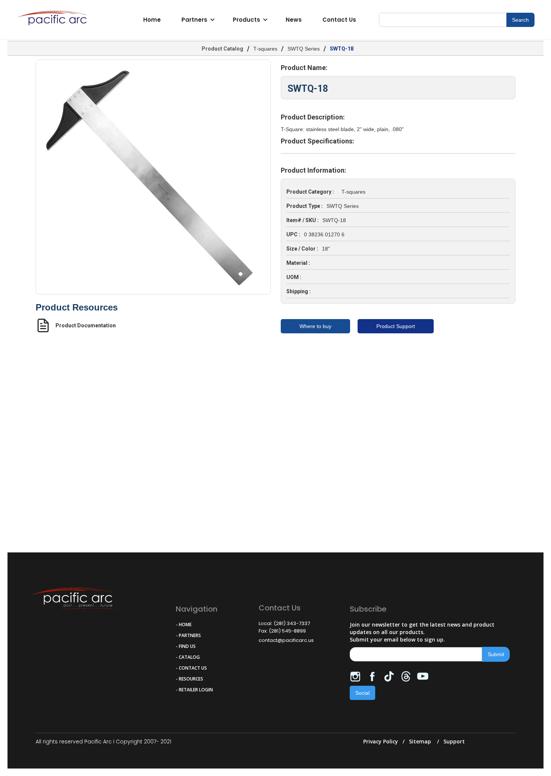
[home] (53, 20)
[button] (197, 20)
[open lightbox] (153, 177)
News (294, 20)
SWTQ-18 (341, 49)
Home (152, 20)
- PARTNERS (188, 635)
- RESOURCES (189, 679)
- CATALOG (188, 657)
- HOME (184, 624)
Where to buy (315, 326)
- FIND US (186, 646)
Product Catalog (222, 49)
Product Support (395, 326)
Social (362, 693)
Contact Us (339, 20)
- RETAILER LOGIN (194, 689)
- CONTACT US (191, 668)
